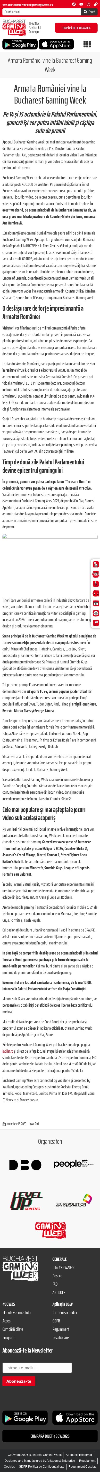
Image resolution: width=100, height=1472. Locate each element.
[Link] (96, 4)
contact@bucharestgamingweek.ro (27, 4)
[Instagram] (88, 4)
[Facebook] (74, 4)
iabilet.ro (7, 1051)
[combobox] (41, 11)
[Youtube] (81, 4)
